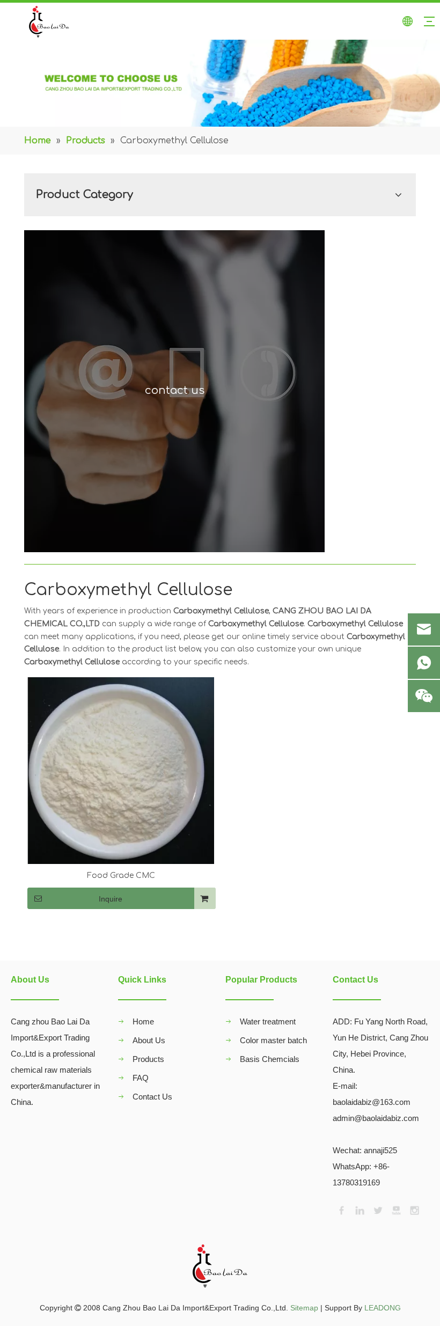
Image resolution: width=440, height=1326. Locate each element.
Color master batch (273, 1040)
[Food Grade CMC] (120, 770)
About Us (149, 1040)
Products (148, 1059)
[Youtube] (395, 1209)
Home (143, 1021)
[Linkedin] (359, 1209)
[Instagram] (414, 1209)
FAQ (141, 1077)
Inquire (110, 899)
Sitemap (304, 1307)
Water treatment (268, 1021)
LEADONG (382, 1307)
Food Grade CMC (121, 875)
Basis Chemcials (269, 1059)
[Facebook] (341, 1209)
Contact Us (152, 1096)
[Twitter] (377, 1209)
